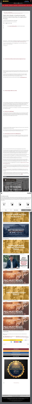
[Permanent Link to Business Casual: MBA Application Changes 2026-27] (16, 293)
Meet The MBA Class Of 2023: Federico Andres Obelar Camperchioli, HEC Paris (21, 337)
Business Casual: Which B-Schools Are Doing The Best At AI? (11, 222)
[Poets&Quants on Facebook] (14, 342)
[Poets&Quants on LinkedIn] (19, 342)
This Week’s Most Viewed (22, 5)
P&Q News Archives (10, 398)
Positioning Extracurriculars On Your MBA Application (13, 133)
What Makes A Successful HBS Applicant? (9, 269)
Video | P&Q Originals (10, 12)
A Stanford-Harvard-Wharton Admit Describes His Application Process (15, 58)
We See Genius (18, 396)
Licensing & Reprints (21, 398)
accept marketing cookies (13, 26)
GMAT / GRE (28, 5)
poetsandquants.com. (23, 77)
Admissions (11, 5)
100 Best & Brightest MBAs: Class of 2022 (11, 90)
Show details (28, 207)
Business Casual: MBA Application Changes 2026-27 (10, 300)
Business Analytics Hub (16, 352)
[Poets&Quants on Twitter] (11, 342)
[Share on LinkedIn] (8, 23)
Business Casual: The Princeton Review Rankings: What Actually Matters (13, 253)
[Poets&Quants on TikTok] (20, 342)
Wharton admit (5, 334)
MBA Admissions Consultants (16, 354)
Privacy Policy (15, 398)
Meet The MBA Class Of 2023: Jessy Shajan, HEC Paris (9, 336)
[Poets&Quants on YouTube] (17, 342)
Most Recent (15, 5)
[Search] (28, 344)
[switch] (12, 204)
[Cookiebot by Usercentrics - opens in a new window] (27, 193)
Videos (6, 12)
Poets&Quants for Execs (12, 395)
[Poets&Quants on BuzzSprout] (12, 342)
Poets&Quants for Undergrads (22, 395)
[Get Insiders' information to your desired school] (16, 369)
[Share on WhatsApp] (9, 23)
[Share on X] (5, 23)
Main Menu (6, 5)
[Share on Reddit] (11, 23)
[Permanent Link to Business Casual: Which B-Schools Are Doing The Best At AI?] (16, 215)
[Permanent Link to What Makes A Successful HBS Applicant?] (16, 261)
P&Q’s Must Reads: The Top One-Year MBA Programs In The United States (13, 315)
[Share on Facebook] (3, 23)
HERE (22, 174)
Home (3, 5)
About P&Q (4, 398)
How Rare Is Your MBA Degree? (9, 111)
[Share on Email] (6, 23)
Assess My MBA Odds (16, 356)
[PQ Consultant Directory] (16, 386)
